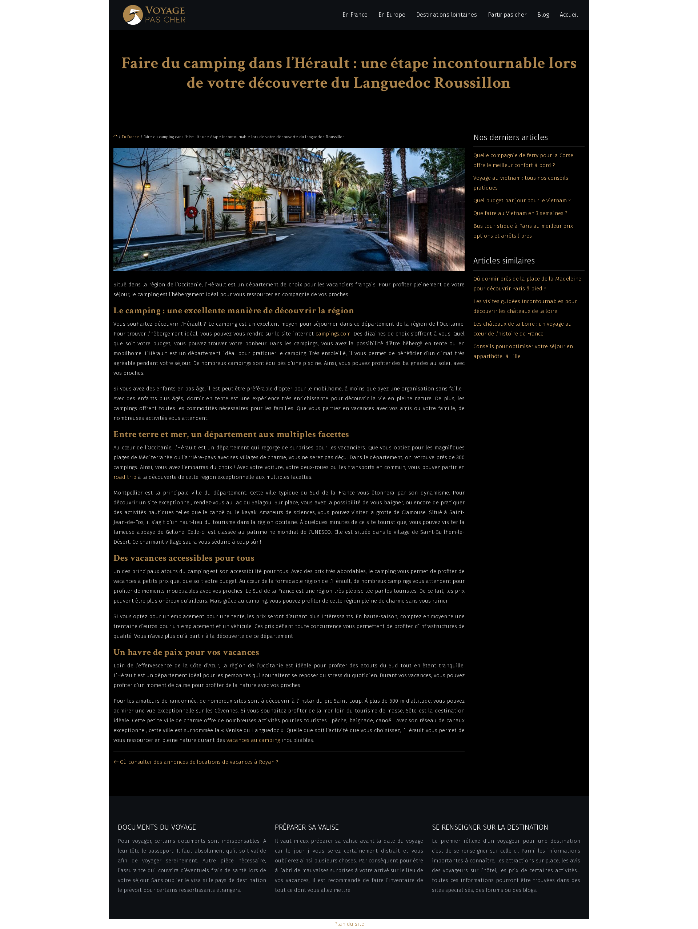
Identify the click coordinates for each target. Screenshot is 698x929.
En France (355, 14)
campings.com (333, 333)
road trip (124, 477)
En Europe (391, 14)
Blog (543, 14)
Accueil (569, 14)
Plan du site (349, 924)
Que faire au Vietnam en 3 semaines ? (520, 213)
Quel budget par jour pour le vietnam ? (522, 200)
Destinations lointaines (446, 14)
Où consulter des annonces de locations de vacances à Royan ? (199, 762)
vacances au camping (253, 740)
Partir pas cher (507, 14)
